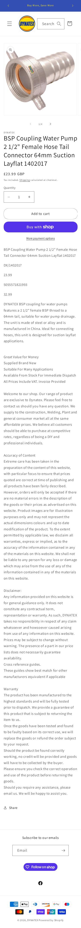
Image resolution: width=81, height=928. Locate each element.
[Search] (59, 24)
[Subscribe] (63, 850)
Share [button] (13, 807)
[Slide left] (30, 124)
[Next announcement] (73, 6)
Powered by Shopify (51, 920)
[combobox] (50, 24)
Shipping (24, 179)
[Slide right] (50, 124)
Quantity (10, 188)
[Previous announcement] (8, 6)
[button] (9, 24)
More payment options (40, 238)
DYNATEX (32, 920)
